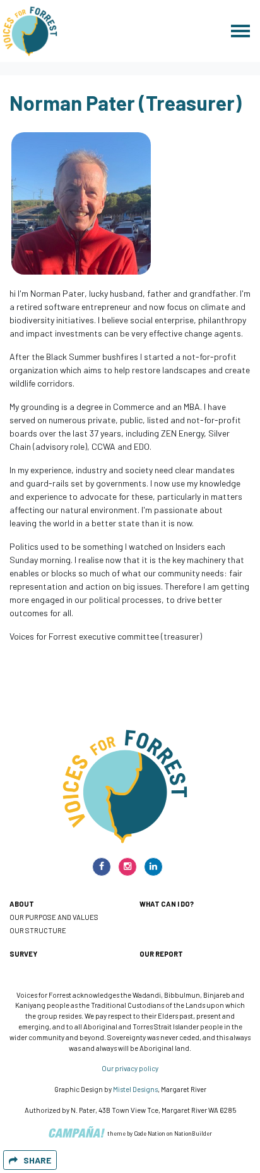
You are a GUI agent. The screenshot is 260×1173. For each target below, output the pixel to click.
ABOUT (21, 904)
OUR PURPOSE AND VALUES (53, 917)
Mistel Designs (135, 1089)
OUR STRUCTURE (37, 930)
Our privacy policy (130, 1068)
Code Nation (149, 1133)
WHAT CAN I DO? (166, 904)
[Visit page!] (102, 865)
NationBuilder (193, 1133)
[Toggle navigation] (240, 31)
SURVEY (23, 954)
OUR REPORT (161, 954)
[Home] (30, 31)
